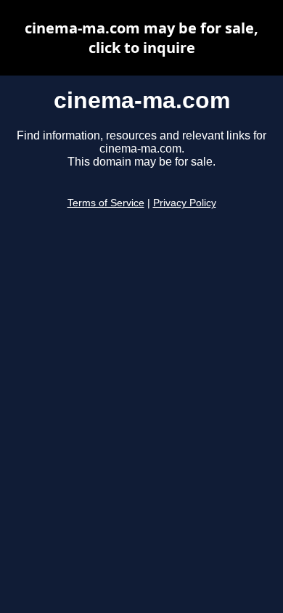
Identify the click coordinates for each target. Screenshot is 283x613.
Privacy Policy (184, 203)
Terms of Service (105, 203)
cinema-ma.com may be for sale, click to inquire (141, 37)
